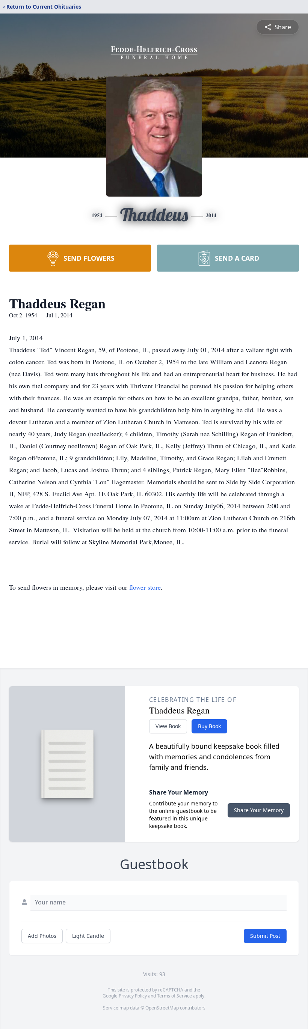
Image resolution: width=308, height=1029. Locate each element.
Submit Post (265, 935)
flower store (145, 587)
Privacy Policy (133, 996)
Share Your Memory (259, 810)
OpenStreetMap (162, 1008)
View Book (168, 726)
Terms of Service (174, 996)
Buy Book (209, 726)
